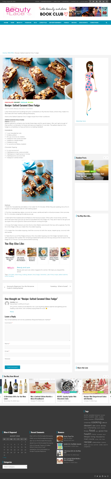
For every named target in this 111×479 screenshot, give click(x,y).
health (87, 434)
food (34, 274)
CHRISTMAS (94, 22)
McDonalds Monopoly (45, 436)
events (103, 428)
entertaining (92, 428)
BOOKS (74, 22)
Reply (12, 311)
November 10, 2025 (10, 401)
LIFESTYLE (43, 22)
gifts (97, 431)
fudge (38, 274)
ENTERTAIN (65, 392)
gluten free (103, 431)
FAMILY (66, 22)
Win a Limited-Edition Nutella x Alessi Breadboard (41, 397)
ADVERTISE (65, 1)
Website (7, 359)
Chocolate (9, 102)
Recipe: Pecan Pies (69, 436)
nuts (100, 439)
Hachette (43, 274)
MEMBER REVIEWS (46, 1)
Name (7, 343)
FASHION (28, 22)
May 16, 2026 (67, 438)
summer (96, 444)
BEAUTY (19, 22)
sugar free (90, 444)
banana (103, 415)
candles (101, 417)
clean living (18, 274)
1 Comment (29, 108)
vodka (101, 444)
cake (96, 417)
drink (98, 426)
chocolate (11, 274)
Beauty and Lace (19, 108)
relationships (96, 442)
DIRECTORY (57, 1)
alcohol (86, 415)
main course (89, 439)
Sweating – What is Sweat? (59, 286)
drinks (103, 426)
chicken (91, 419)
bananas (86, 417)
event (98, 428)
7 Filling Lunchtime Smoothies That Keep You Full (90, 174)
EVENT (33, 392)
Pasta (103, 439)
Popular (24, 102)
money (96, 439)
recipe (56, 274)
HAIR (12, 22)
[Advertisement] (55, 39)
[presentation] (104, 158)
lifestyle (87, 437)
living (93, 437)
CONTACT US (74, 1)
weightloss (87, 446)
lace (90, 178)
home (94, 434)
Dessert (17, 102)
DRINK (6, 392)
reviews (103, 442)
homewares (99, 434)
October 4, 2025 (62, 401)
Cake (59, 392)
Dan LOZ (33, 436)
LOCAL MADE (84, 1)
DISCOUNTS (83, 22)
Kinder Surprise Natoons (38, 451)
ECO (35, 22)
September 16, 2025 (82, 178)
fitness (86, 431)
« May (4, 457)
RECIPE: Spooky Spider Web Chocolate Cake (66, 397)
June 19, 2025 (9, 108)
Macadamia (100, 437)
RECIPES (30, 102)
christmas (87, 422)
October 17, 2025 (36, 401)
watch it (105, 444)
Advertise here (81, 121)
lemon (104, 434)
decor (104, 422)
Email (7, 351)
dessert (30, 274)
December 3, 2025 (69, 446)
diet (93, 426)
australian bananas (94, 415)
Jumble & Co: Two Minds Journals (72, 444)
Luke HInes (50, 274)
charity (86, 419)
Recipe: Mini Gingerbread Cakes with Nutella (95, 397)
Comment (9, 323)
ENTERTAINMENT (55, 22)
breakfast (91, 417)
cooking (24, 274)
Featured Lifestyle (83, 171)
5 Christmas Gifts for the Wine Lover (15, 397)
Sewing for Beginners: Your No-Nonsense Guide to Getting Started (20, 287)
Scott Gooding (9, 276)
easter (85, 428)
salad (85, 444)
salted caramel (63, 274)
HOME (37, 1)
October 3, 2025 (88, 401)
